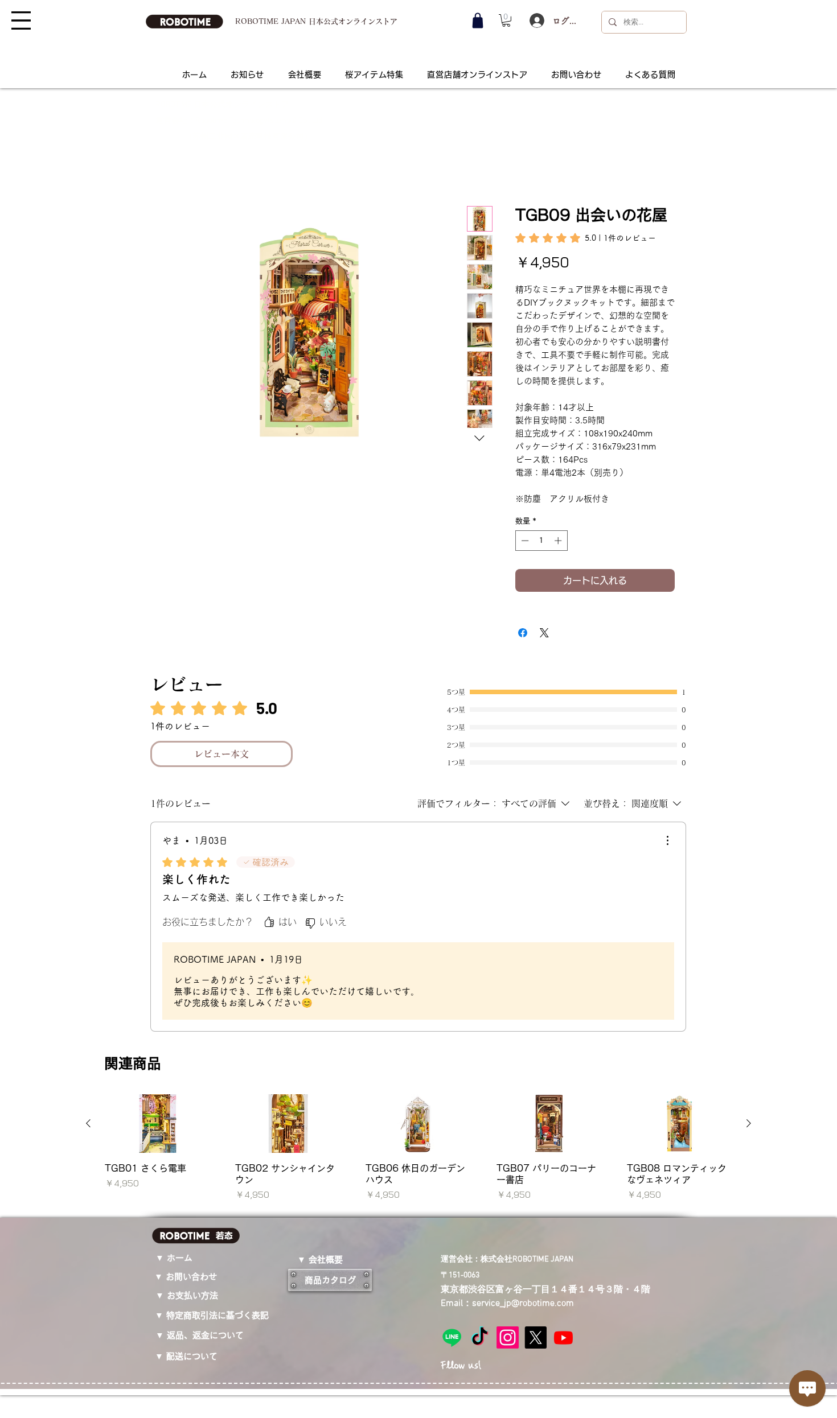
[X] (535, 968)
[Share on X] (544, 621)
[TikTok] (480, 968)
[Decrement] (524, 529)
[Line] (452, 968)
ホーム (176, 167)
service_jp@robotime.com (523, 935)
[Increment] (559, 529)
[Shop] (477, 20)
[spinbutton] (541, 529)
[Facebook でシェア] (523, 621)
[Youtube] (563, 968)
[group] (418, 778)
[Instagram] (508, 968)
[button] (21, 20)
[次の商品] (749, 754)
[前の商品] (88, 754)
